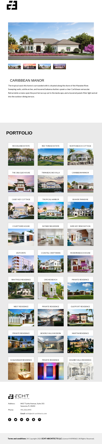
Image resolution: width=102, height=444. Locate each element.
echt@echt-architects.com (36, 413)
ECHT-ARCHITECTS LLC (52, 439)
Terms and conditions (17, 439)
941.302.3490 (26, 410)
